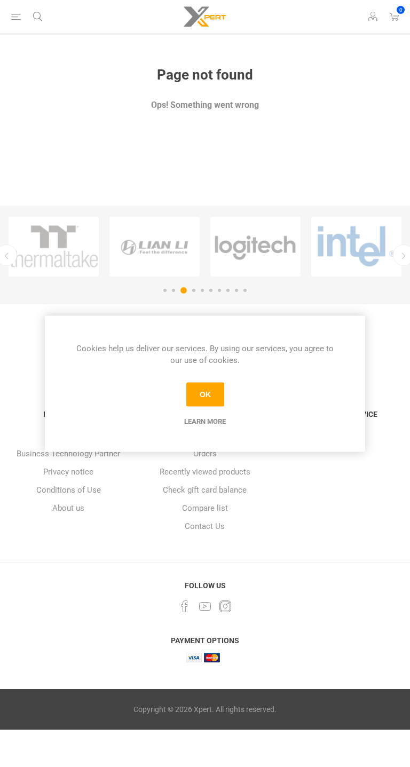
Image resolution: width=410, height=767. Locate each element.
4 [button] (193, 290)
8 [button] (228, 290)
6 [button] (210, 290)
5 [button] (202, 290)
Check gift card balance (205, 490)
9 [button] (236, 290)
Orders (205, 453)
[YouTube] (205, 606)
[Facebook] (184, 606)
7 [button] (219, 290)
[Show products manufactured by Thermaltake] (54, 246)
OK (205, 394)
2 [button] (173, 290)
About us (68, 508)
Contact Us (205, 526)
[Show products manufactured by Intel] (356, 246)
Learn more (205, 421)
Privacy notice (68, 472)
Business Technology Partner (68, 453)
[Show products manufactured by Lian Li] (154, 246)
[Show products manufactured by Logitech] (255, 246)
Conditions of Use (68, 490)
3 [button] (183, 290)
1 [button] (165, 290)
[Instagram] (225, 606)
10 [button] (245, 290)
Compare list (205, 508)
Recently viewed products (205, 472)
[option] (53, 246)
